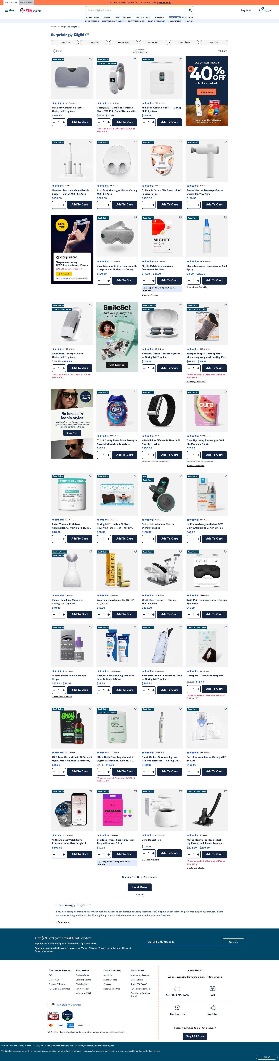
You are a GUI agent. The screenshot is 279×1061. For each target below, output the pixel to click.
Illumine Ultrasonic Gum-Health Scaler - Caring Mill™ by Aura (70, 192)
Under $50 (94, 42)
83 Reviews (204, 671)
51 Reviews (159, 436)
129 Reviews (114, 835)
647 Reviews (70, 103)
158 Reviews (205, 753)
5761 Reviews (160, 262)
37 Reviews (159, 349)
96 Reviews (70, 186)
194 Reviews (159, 520)
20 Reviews (204, 835)
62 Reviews (114, 753)
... (62, 922)
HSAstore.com (26, 2)
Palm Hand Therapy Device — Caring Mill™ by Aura (69, 355)
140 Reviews (159, 753)
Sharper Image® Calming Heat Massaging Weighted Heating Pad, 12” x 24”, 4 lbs (206, 355)
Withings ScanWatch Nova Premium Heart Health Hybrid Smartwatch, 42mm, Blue (69, 842)
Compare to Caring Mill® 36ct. (114, 863)
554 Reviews (115, 262)
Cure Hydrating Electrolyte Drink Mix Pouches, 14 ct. (206, 442)
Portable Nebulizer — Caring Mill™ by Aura (206, 759)
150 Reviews (70, 349)
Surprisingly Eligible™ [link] (70, 26)
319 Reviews (204, 595)
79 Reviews (114, 520)
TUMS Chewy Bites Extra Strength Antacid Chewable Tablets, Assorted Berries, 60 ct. (117, 442)
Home (53, 26)
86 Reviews (159, 671)
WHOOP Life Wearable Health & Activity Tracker (161, 442)
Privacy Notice (107, 1045)
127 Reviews (159, 595)
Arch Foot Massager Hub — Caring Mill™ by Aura (117, 192)
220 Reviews (70, 671)
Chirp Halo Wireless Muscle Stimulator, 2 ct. (158, 526)
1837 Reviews (205, 436)
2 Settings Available (196, 382)
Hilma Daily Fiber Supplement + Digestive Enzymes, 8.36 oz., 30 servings (115, 759)
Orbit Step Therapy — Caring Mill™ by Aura (159, 602)
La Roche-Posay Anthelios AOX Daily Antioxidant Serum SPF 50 (205, 526)
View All (139, 894)
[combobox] (139, 10)
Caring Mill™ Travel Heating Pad (205, 675)
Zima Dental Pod (151, 840)
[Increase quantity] (64, 122)
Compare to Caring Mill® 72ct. (159, 289)
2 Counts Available (151, 295)
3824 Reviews (115, 436)
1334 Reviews (160, 186)
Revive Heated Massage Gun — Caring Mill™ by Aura (205, 192)
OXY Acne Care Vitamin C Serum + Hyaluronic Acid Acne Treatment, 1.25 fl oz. (72, 759)
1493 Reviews (205, 186)
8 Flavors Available (195, 465)
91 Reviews (114, 103)
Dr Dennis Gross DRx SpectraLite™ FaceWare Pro (162, 192)
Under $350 (184, 42)
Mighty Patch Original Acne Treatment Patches (157, 268)
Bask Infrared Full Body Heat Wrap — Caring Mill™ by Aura (162, 677)
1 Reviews (69, 835)
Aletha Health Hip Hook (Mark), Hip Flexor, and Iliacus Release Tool (205, 842)
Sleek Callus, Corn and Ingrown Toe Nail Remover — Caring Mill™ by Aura (161, 759)
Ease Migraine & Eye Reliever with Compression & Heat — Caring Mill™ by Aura (117, 268)
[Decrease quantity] (54, 122)
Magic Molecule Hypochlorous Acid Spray (207, 268)
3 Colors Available (150, 860)
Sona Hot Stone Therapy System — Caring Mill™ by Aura (161, 355)
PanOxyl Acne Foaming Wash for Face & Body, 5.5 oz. (115, 677)
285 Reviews (70, 753)
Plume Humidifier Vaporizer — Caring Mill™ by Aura (69, 602)
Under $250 (153, 42)
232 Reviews (114, 595)
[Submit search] (190, 10)
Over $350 (214, 42)
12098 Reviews (115, 671)
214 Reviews (114, 186)
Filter (59, 51)
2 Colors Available (195, 868)
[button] (72, 77)
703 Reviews (159, 103)
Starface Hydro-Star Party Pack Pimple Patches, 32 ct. (115, 842)
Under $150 (123, 42)
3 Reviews (69, 595)
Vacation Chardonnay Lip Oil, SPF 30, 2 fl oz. (116, 602)
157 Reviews (70, 520)
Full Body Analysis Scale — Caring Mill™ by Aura (161, 109)
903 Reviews (205, 349)
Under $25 (65, 42)
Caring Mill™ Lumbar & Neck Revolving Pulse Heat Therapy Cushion (114, 526)
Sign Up (233, 942)
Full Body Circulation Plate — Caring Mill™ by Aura (69, 109)
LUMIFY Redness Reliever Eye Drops (69, 677)
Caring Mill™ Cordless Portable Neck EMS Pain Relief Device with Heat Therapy (116, 109)
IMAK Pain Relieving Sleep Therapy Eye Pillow (207, 602)
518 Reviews (205, 520)
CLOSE (267, 1057)
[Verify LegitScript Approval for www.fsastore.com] (67, 1015)
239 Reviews (159, 835)
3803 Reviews (205, 262)
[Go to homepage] (30, 10)
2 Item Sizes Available (197, 287)
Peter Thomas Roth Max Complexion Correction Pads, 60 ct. (71, 526)
